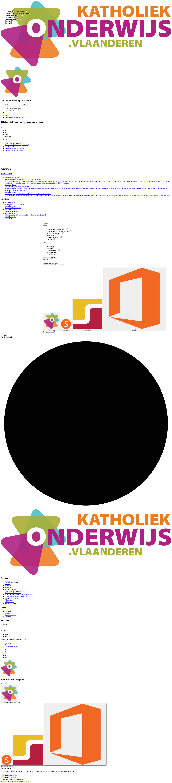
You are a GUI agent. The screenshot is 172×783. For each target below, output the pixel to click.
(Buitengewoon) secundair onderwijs (58, 231)
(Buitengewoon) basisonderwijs (56, 229)
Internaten (50, 239)
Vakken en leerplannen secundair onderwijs (18, 594)
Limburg (49, 248)
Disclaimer (8, 643)
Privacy (7, 645)
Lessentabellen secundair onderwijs (16, 596)
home (6, 115)
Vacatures (8, 587)
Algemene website (10, 603)
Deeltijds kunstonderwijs (54, 233)
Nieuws (7, 584)
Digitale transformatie (11, 598)
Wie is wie (8, 611)
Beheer (7, 634)
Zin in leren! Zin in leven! (13, 593)
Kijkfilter (7, 636)
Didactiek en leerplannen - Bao (14, 117)
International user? (6, 781)
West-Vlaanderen (52, 254)
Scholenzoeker (9, 602)
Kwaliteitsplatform (10, 589)
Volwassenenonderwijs (54, 237)
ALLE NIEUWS (6, 174)
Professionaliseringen (11, 582)
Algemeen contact (10, 615)
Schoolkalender (10, 600)
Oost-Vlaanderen (52, 252)
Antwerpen (50, 246)
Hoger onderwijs (52, 235)
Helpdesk (8, 616)
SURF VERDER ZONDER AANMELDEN (13, 779)
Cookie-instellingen (11, 647)
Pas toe (8, 23)
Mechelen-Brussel (52, 250)
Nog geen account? (49, 332)
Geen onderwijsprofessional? (21, 781)
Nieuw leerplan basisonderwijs (14, 591)
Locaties (7, 613)
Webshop (8, 585)
